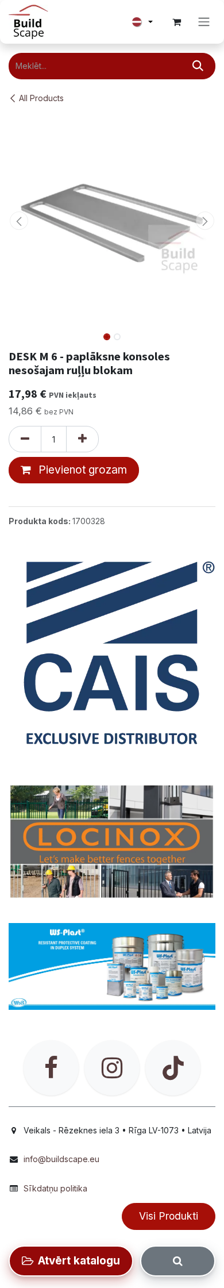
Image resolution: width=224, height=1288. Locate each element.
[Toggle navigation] (203, 22)
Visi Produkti (168, 1216)
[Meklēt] (197, 66)
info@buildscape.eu (61, 1159)
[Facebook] (51, 1067)
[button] (19, 221)
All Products (41, 98)
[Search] (177, 1261)
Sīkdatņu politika (55, 1188)
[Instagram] (112, 1067)
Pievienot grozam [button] (81, 469)
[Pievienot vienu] (82, 439)
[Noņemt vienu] (25, 439)
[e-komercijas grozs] (176, 21)
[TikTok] (172, 1067)
